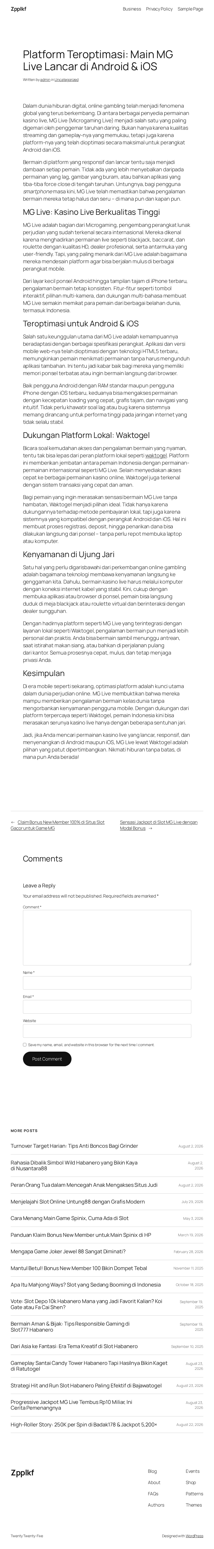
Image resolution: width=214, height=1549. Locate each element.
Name (29, 972)
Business (132, 9)
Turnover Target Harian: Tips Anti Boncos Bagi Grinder (74, 1146)
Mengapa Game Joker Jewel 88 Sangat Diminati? (68, 1251)
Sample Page (190, 9)
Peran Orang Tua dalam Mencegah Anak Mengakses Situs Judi (84, 1185)
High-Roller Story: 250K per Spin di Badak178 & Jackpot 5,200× (84, 1424)
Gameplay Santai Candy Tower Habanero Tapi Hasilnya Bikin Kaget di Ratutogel (89, 1366)
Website (29, 1020)
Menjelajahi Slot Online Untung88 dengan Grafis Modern (78, 1202)
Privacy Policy (159, 9)
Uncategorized (67, 79)
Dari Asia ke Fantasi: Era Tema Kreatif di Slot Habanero (74, 1346)
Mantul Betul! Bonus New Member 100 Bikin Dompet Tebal (79, 1268)
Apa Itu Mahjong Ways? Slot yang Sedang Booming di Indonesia (86, 1285)
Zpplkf (18, 8)
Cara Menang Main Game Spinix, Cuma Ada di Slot (69, 1218)
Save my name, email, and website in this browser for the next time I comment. (91, 1044)
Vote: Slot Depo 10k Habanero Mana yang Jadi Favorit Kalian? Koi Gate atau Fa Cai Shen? (86, 1304)
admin (45, 79)
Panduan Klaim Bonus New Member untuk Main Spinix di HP (81, 1235)
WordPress (194, 1535)
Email (28, 996)
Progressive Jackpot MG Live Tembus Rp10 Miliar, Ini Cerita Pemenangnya (71, 1405)
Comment (32, 906)
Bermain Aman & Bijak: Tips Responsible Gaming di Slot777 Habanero (70, 1327)
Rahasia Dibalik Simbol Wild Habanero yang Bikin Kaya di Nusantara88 (74, 1166)
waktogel (156, 455)
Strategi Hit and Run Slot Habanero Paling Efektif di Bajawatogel (86, 1385)
